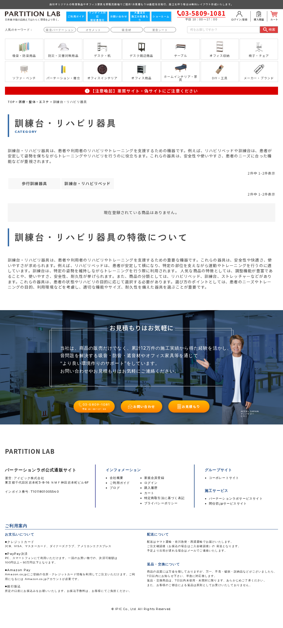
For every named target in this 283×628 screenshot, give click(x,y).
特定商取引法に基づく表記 (164, 498)
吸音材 (126, 30)
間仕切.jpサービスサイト (228, 503)
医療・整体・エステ (34, 101)
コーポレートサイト (224, 478)
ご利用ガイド (76, 16)
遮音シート (160, 30)
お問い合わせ (118, 16)
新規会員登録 (154, 478)
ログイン (151, 483)
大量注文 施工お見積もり (140, 16)
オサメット (93, 30)
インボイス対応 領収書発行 (97, 16)
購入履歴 (151, 488)
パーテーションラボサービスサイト (236, 498)
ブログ (115, 488)
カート (149, 493)
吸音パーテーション (60, 30)
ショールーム (161, 16)
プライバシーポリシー (161, 503)
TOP (11, 101)
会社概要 (116, 478)
